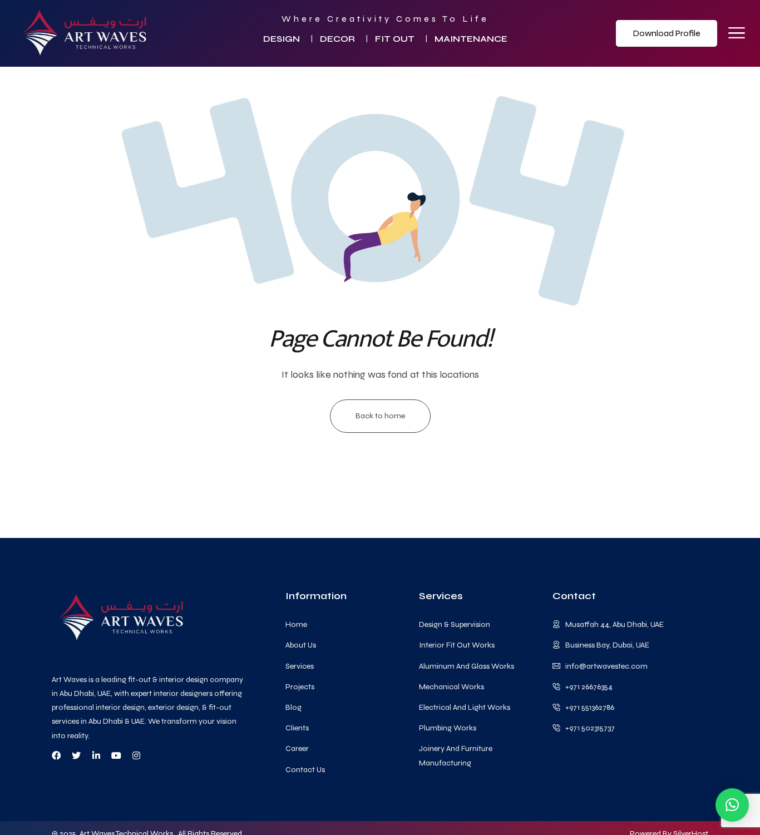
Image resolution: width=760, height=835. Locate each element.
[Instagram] (136, 755)
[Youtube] (116, 755)
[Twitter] (76, 755)
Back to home (380, 416)
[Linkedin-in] (96, 755)
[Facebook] (56, 755)
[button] (732, 805)
